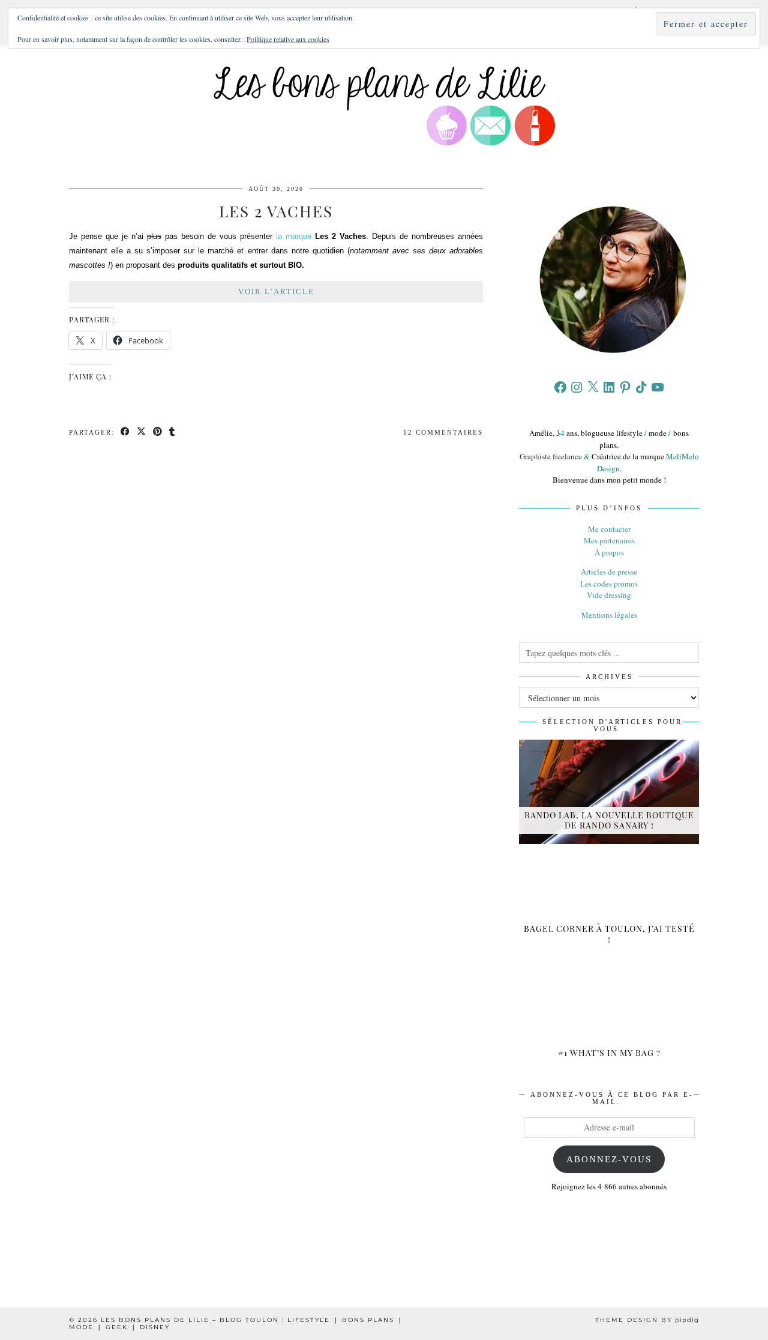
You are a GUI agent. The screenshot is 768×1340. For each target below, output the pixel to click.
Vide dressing (609, 595)
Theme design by (647, 1320)
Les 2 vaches (276, 211)
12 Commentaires (443, 432)
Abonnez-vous (609, 1159)
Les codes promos (609, 583)
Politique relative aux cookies (288, 39)
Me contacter (609, 529)
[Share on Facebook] (126, 432)
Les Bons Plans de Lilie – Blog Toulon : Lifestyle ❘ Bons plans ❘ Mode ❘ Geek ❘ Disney (236, 1323)
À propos (609, 552)
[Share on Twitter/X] (142, 432)
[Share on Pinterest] (158, 432)
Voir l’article (276, 291)
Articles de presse (609, 571)
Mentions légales (609, 614)
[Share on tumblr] (172, 432)
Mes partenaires (609, 540)
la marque (293, 236)
